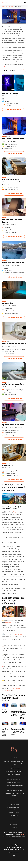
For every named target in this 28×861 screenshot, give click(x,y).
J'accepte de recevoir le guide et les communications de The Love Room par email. (12, 439)
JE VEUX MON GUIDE (14, 442)
